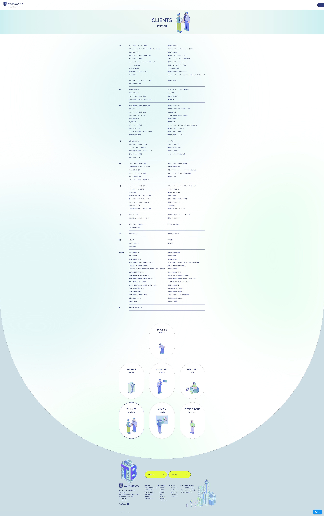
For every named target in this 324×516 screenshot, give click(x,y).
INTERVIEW (149, 494)
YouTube (122, 504)
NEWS (148, 496)
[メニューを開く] (320, 5)
